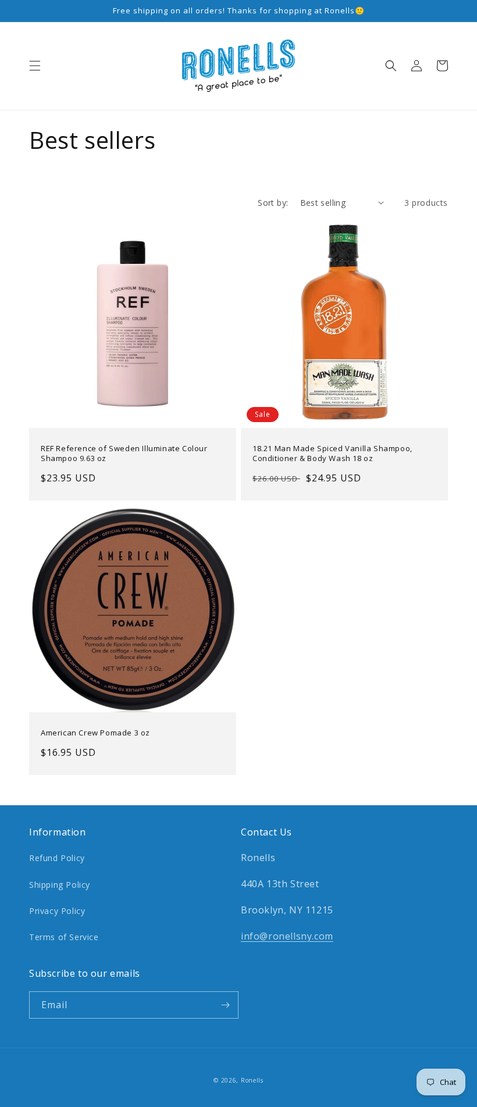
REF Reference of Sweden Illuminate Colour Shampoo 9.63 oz (124, 453)
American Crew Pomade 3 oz (95, 733)
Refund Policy (57, 857)
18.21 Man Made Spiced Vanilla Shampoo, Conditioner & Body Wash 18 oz (332, 453)
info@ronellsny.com (287, 936)
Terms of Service (64, 936)
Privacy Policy (57, 910)
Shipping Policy (59, 884)
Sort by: (273, 202)
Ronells (252, 1080)
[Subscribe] (225, 1005)
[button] (35, 65)
